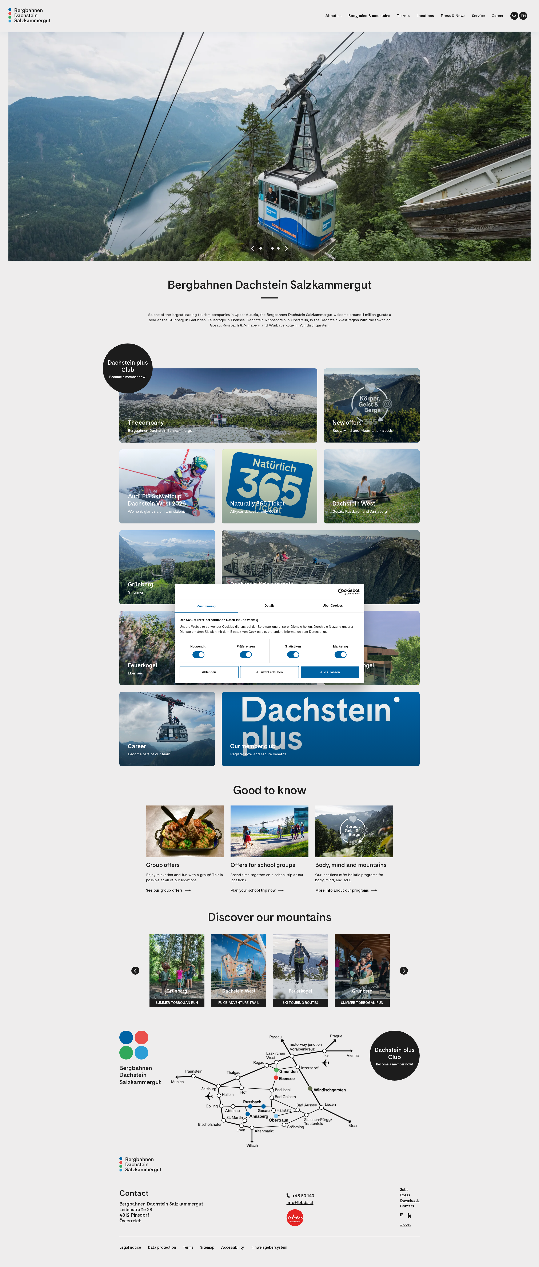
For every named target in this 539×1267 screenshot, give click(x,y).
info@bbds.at (300, 1202)
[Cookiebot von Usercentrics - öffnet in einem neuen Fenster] (341, 592)
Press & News (453, 15)
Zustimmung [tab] (206, 606)
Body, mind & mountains (369, 15)
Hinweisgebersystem (269, 1247)
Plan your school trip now (253, 890)
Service (478, 15)
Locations (425, 15)
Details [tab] (269, 605)
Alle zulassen (330, 672)
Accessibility (232, 1247)
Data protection (162, 1247)
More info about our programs (342, 890)
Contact (407, 1206)
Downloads (410, 1200)
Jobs (404, 1189)
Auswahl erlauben (269, 672)
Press (405, 1195)
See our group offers (164, 890)
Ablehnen (209, 672)
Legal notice (130, 1247)
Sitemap (207, 1247)
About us (333, 15)
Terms (188, 1247)
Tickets (403, 15)
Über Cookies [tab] (333, 605)
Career (498, 15)
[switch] (246, 654)
